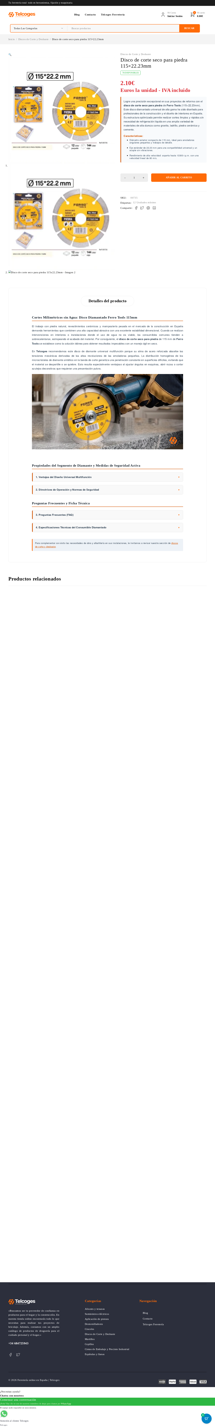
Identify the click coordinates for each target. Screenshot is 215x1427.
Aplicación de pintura (97, 1319)
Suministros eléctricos (97, 1314)
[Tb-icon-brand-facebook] (10, 1355)
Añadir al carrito (179, 177)
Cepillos (89, 1344)
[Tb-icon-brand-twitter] (18, 1355)
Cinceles (89, 1329)
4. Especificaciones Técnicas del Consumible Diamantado (108, 527)
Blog (145, 1313)
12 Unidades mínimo (144, 202)
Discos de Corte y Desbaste (33, 39)
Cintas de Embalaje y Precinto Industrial (107, 1349)
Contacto (148, 1318)
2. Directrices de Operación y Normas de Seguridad (108, 489)
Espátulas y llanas (95, 1354)
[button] (10, 54)
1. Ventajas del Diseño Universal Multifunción (108, 477)
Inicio (11, 39)
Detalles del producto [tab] (107, 301)
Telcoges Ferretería (153, 1324)
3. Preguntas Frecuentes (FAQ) (108, 515)
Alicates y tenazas (95, 1309)
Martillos (90, 1339)
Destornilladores (94, 1324)
